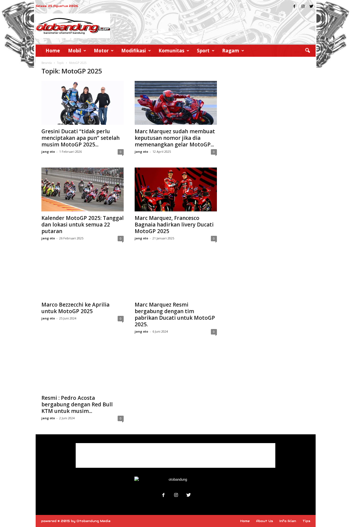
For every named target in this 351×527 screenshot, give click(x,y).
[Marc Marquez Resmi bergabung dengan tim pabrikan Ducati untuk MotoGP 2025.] (176, 276)
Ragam (230, 50)
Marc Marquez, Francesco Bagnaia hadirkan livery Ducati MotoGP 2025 (174, 224)
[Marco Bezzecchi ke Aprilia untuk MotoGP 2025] (82, 276)
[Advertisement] (175, 455)
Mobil (74, 50)
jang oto (48, 151)
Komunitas (171, 50)
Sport (203, 50)
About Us (264, 521)
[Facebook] (294, 7)
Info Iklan (287, 521)
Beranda (46, 63)
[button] (307, 51)
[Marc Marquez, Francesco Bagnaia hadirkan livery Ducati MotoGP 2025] (176, 189)
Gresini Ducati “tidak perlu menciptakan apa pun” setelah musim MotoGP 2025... (80, 138)
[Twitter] (311, 7)
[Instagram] (303, 7)
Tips (306, 521)
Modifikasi (133, 50)
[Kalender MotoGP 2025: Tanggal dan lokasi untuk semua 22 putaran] (82, 189)
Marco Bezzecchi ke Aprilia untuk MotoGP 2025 (75, 308)
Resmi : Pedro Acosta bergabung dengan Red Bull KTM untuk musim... (77, 404)
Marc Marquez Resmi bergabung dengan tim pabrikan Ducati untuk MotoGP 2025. (175, 314)
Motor (101, 50)
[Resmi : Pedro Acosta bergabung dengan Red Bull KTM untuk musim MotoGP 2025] (82, 369)
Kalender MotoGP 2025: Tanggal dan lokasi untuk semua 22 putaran (82, 224)
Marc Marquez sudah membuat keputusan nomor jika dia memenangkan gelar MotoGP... (175, 138)
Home (53, 50)
